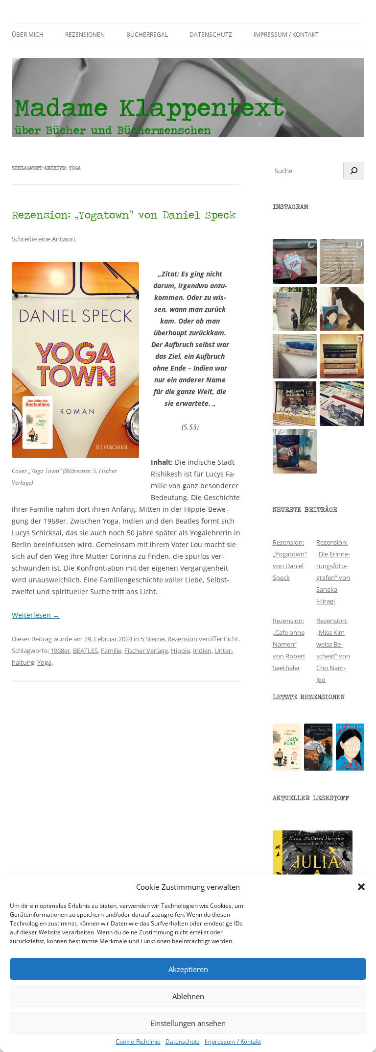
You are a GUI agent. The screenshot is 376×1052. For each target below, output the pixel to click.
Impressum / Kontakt (233, 1042)
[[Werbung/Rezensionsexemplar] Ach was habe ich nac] (342, 309)
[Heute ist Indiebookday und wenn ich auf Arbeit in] (342, 403)
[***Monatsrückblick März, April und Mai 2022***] (342, 356)
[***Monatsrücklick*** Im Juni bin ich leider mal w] (295, 356)
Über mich (28, 34)
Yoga (44, 662)
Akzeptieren (188, 969)
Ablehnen (188, 996)
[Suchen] (353, 170)
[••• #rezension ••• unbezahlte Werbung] (295, 309)
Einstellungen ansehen (188, 1023)
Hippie (180, 650)
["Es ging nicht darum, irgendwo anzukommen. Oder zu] (342, 261)
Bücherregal (147, 34)
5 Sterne (152, 638)
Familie (111, 650)
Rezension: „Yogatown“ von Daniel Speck (124, 214)
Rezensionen (85, 34)
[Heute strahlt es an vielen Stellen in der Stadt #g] (295, 403)
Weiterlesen (36, 615)
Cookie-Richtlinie (138, 1042)
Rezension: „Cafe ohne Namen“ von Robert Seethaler (289, 644)
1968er (60, 650)
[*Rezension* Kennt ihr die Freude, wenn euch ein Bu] (295, 451)
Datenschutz (182, 1042)
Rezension (182, 638)
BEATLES (85, 650)
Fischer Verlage (146, 650)
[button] (361, 887)
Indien (202, 650)
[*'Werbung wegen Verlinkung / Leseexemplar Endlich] (295, 261)
